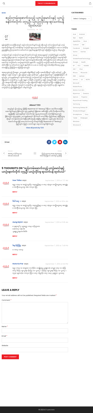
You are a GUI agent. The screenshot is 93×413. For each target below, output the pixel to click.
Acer (74, 34)
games (83, 52)
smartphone (77, 114)
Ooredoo (86, 93)
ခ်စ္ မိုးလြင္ (16, 245)
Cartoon (76, 45)
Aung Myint (17, 222)
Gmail (75, 55)
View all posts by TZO (35, 128)
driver (7, 142)
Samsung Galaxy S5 (80, 107)
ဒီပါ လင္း (16, 201)
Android (82, 34)
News (4, 13)
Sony (86, 114)
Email (4, 336)
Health (83, 62)
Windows (76, 121)
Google (75, 62)
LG (82, 79)
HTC (79, 66)
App (74, 38)
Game (75, 52)
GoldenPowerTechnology (81, 59)
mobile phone (77, 87)
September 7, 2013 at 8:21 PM (56, 264)
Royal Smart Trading (80, 100)
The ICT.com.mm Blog (46, 3)
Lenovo (75, 79)
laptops (81, 76)
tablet (75, 118)
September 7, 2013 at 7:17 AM (56, 180)
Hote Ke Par (17, 263)
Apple (81, 38)
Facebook (76, 48)
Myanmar (76, 93)
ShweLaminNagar (79, 111)
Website (5, 345)
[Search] (4, 3)
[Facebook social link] (49, 142)
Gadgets (86, 48)
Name (5, 326)
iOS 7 (74, 69)
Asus (85, 41)
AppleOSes (76, 41)
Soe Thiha (17, 180)
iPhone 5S (84, 73)
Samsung (76, 104)
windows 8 (77, 125)
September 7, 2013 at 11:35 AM (56, 222)
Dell (83, 45)
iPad (81, 69)
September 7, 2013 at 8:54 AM (56, 201)
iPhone (75, 73)
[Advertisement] (35, 376)
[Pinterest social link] (60, 142)
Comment (6, 300)
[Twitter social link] (54, 142)
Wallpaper (84, 118)
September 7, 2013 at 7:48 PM (56, 245)
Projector (84, 97)
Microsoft (76, 83)
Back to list (35, 153)
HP (74, 66)
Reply (14, 192)
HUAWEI (86, 66)
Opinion (75, 97)
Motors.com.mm (78, 90)
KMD (74, 76)
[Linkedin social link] (65, 142)
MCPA (88, 79)
